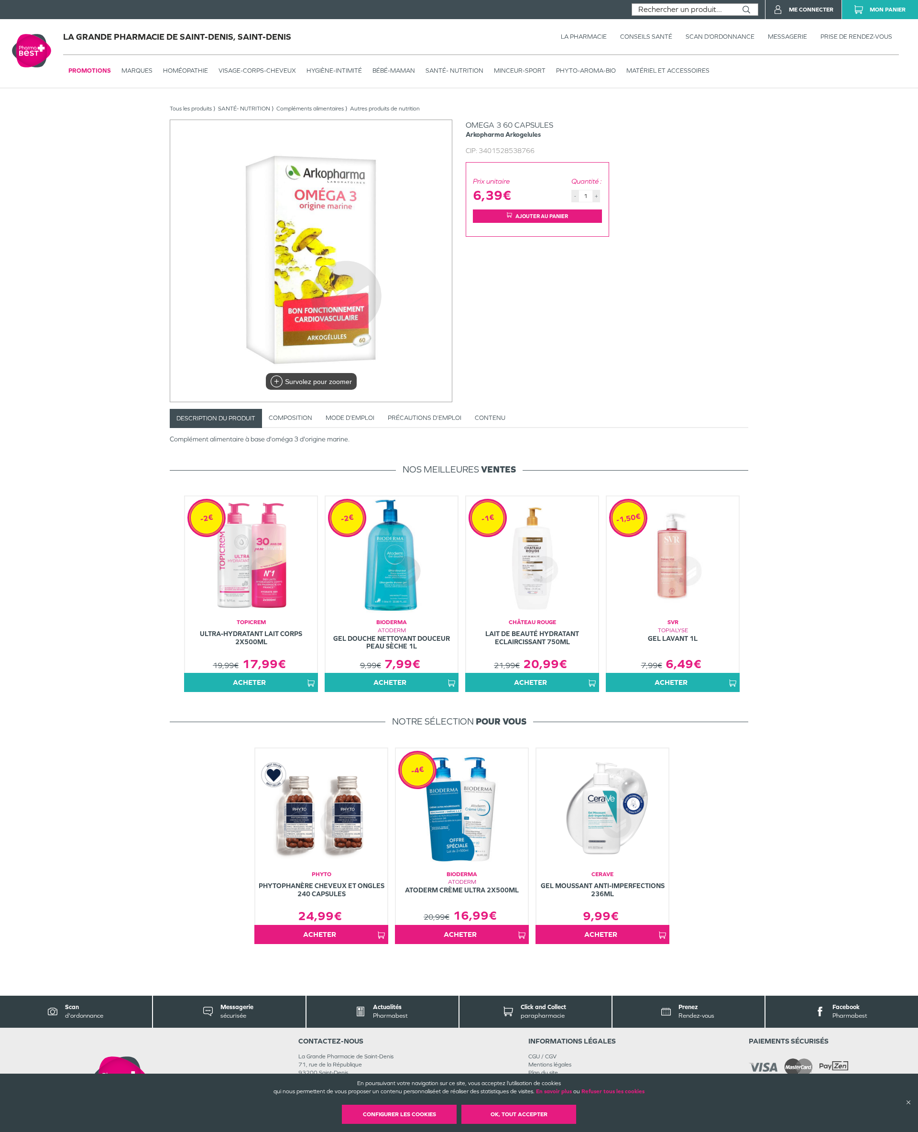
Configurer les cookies (399, 1114)
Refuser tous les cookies (613, 1091)
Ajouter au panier (541, 216)
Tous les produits (191, 108)
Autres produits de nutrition (385, 108)
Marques (137, 70)
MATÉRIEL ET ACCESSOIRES (668, 70)
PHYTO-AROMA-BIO (586, 70)
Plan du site (543, 1072)
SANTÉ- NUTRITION (454, 70)
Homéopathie (185, 70)
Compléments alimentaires (310, 108)
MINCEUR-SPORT (520, 70)
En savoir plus (554, 1091)
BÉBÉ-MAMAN (393, 70)
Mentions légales (549, 1064)
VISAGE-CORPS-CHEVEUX (257, 70)
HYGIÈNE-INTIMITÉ (334, 70)
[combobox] (683, 9)
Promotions (89, 70)
